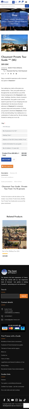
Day (3, 123)
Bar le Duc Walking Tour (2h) (10, 251)
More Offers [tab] (18, 181)
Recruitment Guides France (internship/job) (12, 369)
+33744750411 (8, 316)
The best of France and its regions (10, 348)
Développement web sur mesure (11, 405)
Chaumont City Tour (12, 71)
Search (3, 289)
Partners (3, 379)
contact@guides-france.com (12, 319)
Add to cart (6, 159)
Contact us (4, 355)
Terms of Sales (5, 358)
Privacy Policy (4, 365)
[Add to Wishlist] (14, 160)
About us (3, 352)
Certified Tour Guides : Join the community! (12, 386)
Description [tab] (4, 173)
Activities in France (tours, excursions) (11, 341)
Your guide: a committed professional (11, 383)
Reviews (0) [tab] (13, 173)
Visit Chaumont (22, 71)
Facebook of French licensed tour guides (12, 345)
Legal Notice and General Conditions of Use (12, 362)
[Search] (27, 6)
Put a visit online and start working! (10, 390)
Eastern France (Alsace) (15, 68)
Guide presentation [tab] (6, 181)
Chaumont (4, 69)
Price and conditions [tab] (7, 177)
